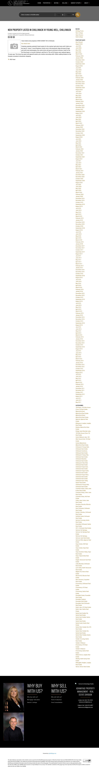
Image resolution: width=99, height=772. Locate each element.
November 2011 (80, 390)
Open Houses (79, 35)
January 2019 (79, 220)
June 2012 (78, 376)
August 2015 (79, 301)
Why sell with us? (56, 697)
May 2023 (78, 119)
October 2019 (79, 202)
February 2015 (79, 313)
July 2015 (78, 303)
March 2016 (79, 287)
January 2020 (79, 196)
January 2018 (79, 244)
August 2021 (79, 159)
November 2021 (80, 153)
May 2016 (78, 283)
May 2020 (78, 188)
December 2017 (80, 246)
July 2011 (78, 398)
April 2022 (78, 145)
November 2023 (80, 107)
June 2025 (78, 70)
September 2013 (80, 347)
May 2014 (78, 331)
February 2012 (79, 384)
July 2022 (78, 139)
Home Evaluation (56, 699)
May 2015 (78, 307)
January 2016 (79, 291)
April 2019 (78, 214)
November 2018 (80, 224)
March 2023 (79, 123)
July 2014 (78, 327)
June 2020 (78, 186)
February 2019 (79, 218)
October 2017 (79, 250)
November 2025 (80, 60)
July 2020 (78, 184)
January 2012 (79, 386)
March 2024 (79, 99)
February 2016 (79, 289)
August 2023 (79, 113)
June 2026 (78, 48)
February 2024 (79, 101)
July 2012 (78, 374)
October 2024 (79, 85)
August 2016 (79, 277)
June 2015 (78, 305)
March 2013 (79, 358)
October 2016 (79, 273)
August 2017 (79, 254)
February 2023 (79, 125)
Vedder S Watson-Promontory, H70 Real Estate (81, 645)
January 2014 (79, 339)
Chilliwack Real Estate (82, 478)
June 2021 (78, 163)
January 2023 (79, 127)
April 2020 (78, 190)
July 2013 (78, 351)
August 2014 (79, 325)
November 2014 (80, 319)
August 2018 (79, 230)
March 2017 (79, 263)
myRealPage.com (52, 753)
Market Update (76, 3)
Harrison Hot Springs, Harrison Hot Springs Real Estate (83, 532)
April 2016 (78, 285)
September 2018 (80, 228)
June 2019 (78, 210)
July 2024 (78, 91)
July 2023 (78, 115)
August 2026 (79, 44)
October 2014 (79, 321)
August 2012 (79, 372)
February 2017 (79, 265)
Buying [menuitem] (56, 3)
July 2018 (78, 232)
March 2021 (79, 169)
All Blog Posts (79, 31)
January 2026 (79, 58)
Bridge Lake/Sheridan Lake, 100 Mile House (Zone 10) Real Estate (83, 433)
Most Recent (79, 42)
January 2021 (79, 172)
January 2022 (79, 151)
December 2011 (80, 388)
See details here (25, 43)
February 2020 (79, 194)
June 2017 (78, 258)
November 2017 (80, 248)
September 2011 (80, 394)
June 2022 (78, 141)
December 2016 (80, 269)
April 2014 (78, 333)
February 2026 (79, 56)
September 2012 (80, 370)
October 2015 (79, 297)
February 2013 (79, 360)
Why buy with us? (32, 697)
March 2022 (79, 147)
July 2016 (78, 279)
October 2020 (79, 178)
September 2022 (80, 135)
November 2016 (80, 271)
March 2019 (79, 216)
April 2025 (78, 74)
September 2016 (80, 275)
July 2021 (78, 161)
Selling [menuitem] (64, 3)
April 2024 (78, 97)
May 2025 (78, 72)
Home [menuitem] (39, 3)
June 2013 (78, 353)
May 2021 (78, 165)
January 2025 (79, 79)
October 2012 (79, 368)
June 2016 (78, 281)
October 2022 (79, 133)
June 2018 (78, 234)
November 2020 (80, 176)
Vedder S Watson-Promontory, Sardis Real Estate (82, 650)
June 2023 (78, 117)
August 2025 (79, 66)
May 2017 (78, 260)
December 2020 (80, 174)
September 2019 (80, 204)
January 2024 (79, 103)
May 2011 (78, 402)
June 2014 (78, 329)
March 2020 (79, 192)
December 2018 (80, 222)
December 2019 (80, 198)
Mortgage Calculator (33, 699)
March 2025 (79, 76)
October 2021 (79, 155)
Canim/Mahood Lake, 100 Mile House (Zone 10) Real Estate (83, 439)
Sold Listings (79, 37)
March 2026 (79, 54)
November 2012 (80, 366)
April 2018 (78, 238)
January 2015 (79, 315)
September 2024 (80, 87)
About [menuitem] (86, 3)
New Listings (79, 33)
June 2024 (78, 93)
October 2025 (79, 62)
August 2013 (79, 349)
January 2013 (79, 362)
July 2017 (78, 256)
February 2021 (79, 170)
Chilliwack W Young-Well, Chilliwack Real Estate (23, 35)
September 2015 (80, 299)
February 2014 (79, 337)
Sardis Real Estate (81, 621)
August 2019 (79, 206)
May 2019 (78, 212)
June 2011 (78, 400)
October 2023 (79, 109)
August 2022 (79, 137)
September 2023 (80, 111)
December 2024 (80, 81)
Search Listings (32, 702)
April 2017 (78, 262)
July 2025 (78, 68)
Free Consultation (56, 702)
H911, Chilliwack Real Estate (83, 528)
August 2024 (79, 89)
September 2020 (80, 180)
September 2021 (80, 157)
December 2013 (80, 341)
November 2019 (80, 200)
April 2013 (78, 356)
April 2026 (78, 52)
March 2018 (79, 240)
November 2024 (80, 83)
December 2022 (80, 129)
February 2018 (79, 242)
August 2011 (79, 396)
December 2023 (80, 105)
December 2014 (80, 317)
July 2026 (78, 46)
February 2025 (79, 77)
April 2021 (78, 167)
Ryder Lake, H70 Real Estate (83, 607)
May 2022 (78, 143)
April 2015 (78, 309)
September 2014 (80, 323)
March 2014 (79, 335)
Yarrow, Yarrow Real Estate (83, 666)
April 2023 (78, 121)
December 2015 (80, 293)
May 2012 (78, 378)
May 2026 (78, 50)
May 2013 (78, 354)
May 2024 (78, 95)
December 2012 (80, 364)
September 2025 (80, 64)
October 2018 (79, 226)
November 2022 (80, 131)
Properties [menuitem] (46, 3)
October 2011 (79, 392)
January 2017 (79, 267)
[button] (32, 697)
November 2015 (80, 295)
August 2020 (79, 182)
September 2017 (80, 252)
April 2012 (78, 380)
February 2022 (79, 149)
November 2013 (80, 343)
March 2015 (79, 311)
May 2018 (78, 236)
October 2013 (79, 345)
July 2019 (78, 208)
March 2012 (79, 382)
